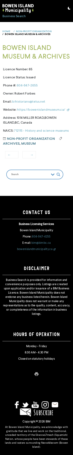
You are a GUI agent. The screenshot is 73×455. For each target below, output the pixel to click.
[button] (69, 9)
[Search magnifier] (58, 174)
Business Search (14, 16)
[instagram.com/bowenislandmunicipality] (45, 405)
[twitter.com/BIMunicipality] (25, 405)
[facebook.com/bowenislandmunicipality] (17, 405)
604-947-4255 (41, 236)
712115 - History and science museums (41, 130)
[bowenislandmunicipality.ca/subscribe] (36, 412)
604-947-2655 (27, 85)
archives (11, 143)
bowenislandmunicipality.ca (35, 249)
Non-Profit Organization (31, 139)
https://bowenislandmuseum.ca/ (41, 109)
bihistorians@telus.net (28, 101)
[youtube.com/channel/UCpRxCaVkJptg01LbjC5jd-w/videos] (35, 405)
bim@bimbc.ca (41, 243)
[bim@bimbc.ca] (55, 405)
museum (28, 143)
